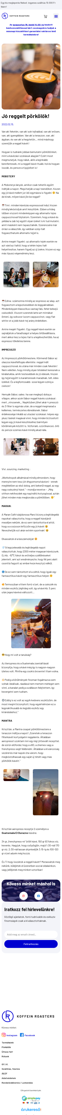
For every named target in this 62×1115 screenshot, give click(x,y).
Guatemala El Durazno (15, 832)
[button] (56, 16)
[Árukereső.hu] (31, 1110)
